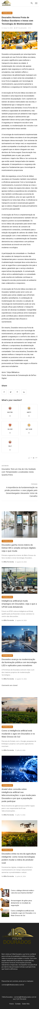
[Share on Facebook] (4, 391)
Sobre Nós (26, 1004)
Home (11, 1004)
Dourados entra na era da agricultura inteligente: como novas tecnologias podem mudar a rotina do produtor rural (19, 858)
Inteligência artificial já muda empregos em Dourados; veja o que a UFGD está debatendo (19, 604)
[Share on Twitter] (10, 391)
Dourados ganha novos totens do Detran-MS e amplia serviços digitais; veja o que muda (19, 548)
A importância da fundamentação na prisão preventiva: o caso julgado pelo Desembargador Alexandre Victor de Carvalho (21, 491)
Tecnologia (7, 13)
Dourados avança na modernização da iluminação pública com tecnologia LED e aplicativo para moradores (19, 662)
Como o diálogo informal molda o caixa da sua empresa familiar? (22, 892)
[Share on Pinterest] (17, 391)
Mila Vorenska (9, 562)
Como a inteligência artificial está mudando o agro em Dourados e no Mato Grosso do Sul (18, 734)
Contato (18, 1004)
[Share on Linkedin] (23, 391)
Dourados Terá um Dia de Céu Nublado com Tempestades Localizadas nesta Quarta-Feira (19, 472)
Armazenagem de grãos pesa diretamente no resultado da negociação (21, 903)
